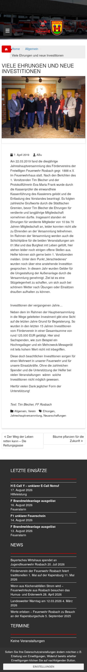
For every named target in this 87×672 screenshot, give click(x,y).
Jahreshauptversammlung (26, 415)
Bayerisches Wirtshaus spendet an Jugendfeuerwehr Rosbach (34, 562)
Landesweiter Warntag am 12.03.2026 (36, 601)
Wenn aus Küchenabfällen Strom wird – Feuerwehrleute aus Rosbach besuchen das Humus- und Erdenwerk (40, 590)
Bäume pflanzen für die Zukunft (68, 438)
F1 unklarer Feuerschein (28, 516)
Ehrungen (48, 411)
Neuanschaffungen (55, 415)
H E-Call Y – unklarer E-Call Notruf (35, 486)
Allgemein (20, 411)
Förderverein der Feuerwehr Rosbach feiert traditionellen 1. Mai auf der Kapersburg (40, 573)
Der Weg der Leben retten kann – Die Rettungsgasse (18, 440)
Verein (32, 411)
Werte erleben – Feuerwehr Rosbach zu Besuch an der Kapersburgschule (43, 614)
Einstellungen (43, 666)
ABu (39, 155)
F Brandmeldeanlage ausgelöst (33, 501)
